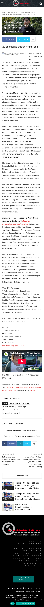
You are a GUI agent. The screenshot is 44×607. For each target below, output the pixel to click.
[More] (33, 39)
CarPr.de (32, 390)
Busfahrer (26, 403)
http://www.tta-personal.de (13, 346)
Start (3, 12)
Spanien (6, 413)
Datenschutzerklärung (25, 603)
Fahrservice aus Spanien (11, 410)
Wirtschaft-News (15, 31)
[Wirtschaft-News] (5, 31)
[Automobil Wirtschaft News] (22, 529)
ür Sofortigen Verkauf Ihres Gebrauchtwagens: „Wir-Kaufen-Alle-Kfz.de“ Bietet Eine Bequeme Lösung (32, 462)
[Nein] (41, 599)
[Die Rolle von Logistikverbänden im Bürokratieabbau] (8, 507)
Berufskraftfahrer (15, 403)
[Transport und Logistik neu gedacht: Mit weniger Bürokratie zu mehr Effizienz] (8, 486)
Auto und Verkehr (13, 12)
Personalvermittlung (28, 410)
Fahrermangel (21, 407)
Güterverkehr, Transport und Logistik (7, 488)
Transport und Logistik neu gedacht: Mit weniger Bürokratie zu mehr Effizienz (27, 485)
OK (12, 603)
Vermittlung (15, 413)
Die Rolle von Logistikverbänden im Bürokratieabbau (24, 507)
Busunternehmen (9, 407)
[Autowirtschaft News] (22, 3)
